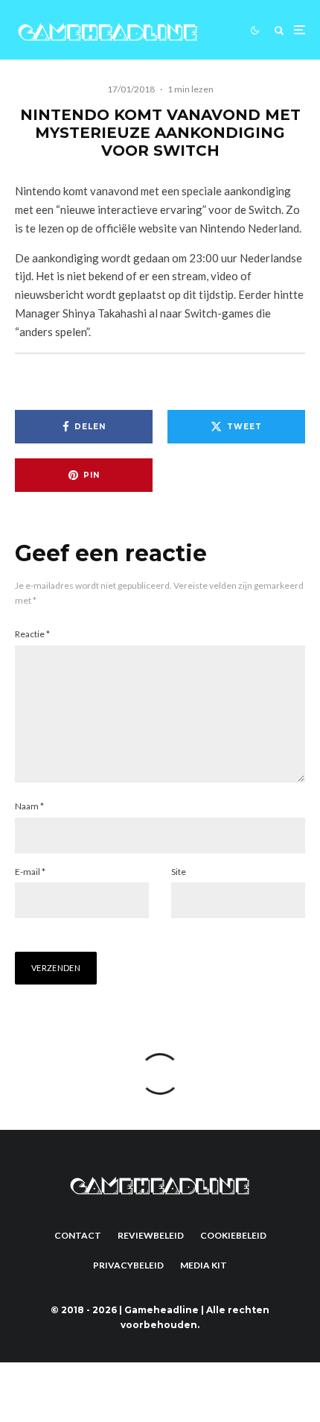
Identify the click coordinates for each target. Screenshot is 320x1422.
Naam (29, 806)
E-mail (30, 871)
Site (178, 871)
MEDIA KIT (203, 1265)
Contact (77, 1235)
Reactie (32, 633)
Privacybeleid (128, 1265)
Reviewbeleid (151, 1235)
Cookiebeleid (233, 1235)
